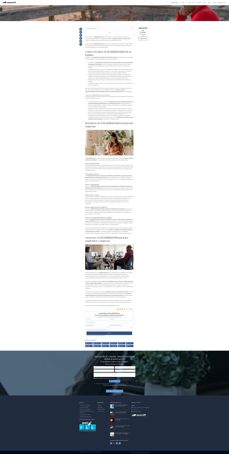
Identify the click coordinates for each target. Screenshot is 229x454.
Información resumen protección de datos (96, 335)
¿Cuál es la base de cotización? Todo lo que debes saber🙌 (122, 426)
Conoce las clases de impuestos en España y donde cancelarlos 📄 (122, 433)
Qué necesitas (89, 325)
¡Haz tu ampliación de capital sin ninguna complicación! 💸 (121, 405)
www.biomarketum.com (145, 452)
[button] (185, 2)
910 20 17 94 (222, 2)
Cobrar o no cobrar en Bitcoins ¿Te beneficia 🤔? (122, 419)
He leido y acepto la (97, 330)
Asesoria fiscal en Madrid (96, 451)
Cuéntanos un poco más (115, 325)
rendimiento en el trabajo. (107, 222)
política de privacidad (102, 330)
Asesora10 (100, 43)
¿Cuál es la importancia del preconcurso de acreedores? (120, 412)
